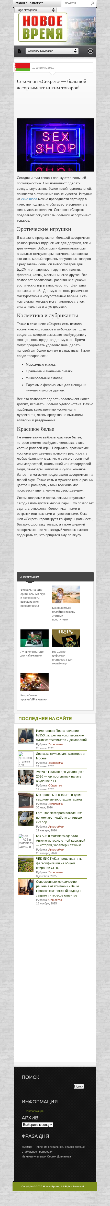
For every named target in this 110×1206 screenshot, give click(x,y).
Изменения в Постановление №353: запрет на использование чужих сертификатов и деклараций (61, 735)
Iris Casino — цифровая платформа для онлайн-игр (62, 657)
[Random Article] (90, 52)
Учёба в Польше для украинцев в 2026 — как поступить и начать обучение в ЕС (60, 776)
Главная (21, 3)
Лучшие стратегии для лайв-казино (32, 653)
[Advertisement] (72, 102)
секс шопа (29, 199)
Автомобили (56, 826)
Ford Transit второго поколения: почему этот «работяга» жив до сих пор (59, 817)
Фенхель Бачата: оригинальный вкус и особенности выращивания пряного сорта (33, 597)
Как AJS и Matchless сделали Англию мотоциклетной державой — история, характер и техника (60, 840)
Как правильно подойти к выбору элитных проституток (63, 613)
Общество (55, 785)
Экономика (55, 744)
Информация (30, 577)
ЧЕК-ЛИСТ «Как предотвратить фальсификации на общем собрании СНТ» (59, 863)
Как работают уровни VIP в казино (33, 697)
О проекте (36, 3)
